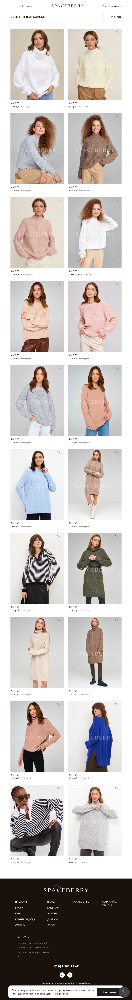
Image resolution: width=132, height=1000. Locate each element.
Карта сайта (109, 901)
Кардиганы (53, 907)
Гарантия (107, 905)
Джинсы (52, 919)
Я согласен (109, 992)
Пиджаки (21, 901)
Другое (51, 925)
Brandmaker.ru (83, 982)
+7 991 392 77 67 (66, 966)
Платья (51, 901)
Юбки (18, 913)
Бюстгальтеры (81, 901)
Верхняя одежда (25, 919)
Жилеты (52, 913)
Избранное (114, 6)
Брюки (19, 907)
